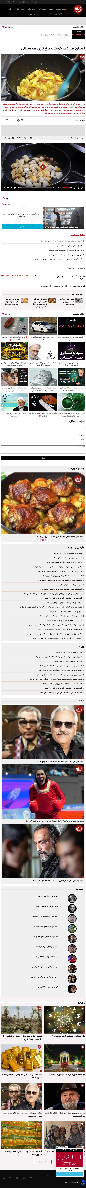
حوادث (13, 14)
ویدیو (44, 14)
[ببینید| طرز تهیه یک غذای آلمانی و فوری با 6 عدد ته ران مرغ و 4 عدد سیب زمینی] (52, 300)
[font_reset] (7, 121)
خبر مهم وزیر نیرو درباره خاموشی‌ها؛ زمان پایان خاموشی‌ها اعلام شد (60, 571)
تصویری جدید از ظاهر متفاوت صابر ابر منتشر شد (66, 611)
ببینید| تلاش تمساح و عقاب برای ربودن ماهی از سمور (67, 302)
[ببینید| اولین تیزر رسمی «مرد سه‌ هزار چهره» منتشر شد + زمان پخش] (43, 732)
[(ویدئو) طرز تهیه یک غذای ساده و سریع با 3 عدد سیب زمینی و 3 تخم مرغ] (24, 300)
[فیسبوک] (54, 277)
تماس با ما (27, 2)
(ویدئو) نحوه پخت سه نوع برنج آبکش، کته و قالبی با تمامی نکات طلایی (58, 259)
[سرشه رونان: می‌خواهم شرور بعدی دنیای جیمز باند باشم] (72, 968)
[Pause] (45, 227)
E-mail (82, 435)
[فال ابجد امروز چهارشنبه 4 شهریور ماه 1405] (64, 1019)
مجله (81, 701)
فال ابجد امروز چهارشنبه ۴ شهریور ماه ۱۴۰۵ (68, 652)
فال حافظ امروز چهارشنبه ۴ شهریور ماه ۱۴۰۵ (68, 661)
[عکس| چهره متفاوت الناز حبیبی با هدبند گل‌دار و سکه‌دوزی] (72, 918)
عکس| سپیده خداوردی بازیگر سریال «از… (45, 926)
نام (84, 427)
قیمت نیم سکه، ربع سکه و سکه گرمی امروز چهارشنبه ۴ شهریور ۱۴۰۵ (60, 580)
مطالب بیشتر (43, 1161)
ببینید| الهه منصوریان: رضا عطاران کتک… (45, 956)
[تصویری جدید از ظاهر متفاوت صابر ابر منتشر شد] (72, 908)
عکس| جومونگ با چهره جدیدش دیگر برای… (44, 977)
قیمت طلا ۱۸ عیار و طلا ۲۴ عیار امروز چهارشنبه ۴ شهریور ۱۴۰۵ (62, 576)
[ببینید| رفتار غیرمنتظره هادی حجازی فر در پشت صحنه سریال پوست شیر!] (43, 851)
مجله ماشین (23, 14)
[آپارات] (17, 1178)
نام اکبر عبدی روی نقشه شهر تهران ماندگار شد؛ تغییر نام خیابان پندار (60, 670)
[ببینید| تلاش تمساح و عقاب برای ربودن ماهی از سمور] (79, 300)
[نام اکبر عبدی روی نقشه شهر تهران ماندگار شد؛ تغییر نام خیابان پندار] (72, 988)
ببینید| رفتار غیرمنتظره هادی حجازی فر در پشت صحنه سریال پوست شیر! (58, 880)
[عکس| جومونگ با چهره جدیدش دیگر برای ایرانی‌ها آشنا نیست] (72, 978)
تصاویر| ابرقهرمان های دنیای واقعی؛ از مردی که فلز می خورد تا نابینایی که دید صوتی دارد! (53, 593)
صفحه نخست (61, 9)
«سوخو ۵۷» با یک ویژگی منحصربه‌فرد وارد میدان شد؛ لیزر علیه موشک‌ (59, 629)
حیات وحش (34, 14)
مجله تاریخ (42, 9)
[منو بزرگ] (5, 9)
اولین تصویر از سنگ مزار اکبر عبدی (71, 585)
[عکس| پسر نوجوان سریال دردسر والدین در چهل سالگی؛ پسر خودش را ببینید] (72, 948)
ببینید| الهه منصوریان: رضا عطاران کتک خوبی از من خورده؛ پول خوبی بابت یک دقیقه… (54, 821)
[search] (10, 9)
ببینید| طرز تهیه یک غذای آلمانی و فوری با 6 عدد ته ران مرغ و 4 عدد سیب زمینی (39, 303)
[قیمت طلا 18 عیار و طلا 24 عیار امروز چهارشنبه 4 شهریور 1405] (21, 1135)
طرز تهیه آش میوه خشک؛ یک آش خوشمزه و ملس (65, 255)
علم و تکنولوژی (60, 14)
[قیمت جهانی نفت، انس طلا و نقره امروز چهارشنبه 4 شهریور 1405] (21, 1058)
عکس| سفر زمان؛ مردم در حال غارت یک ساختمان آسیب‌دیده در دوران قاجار (57, 567)
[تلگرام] (62, 277)
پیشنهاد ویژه (77, 469)
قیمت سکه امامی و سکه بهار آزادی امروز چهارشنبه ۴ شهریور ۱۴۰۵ (61, 589)
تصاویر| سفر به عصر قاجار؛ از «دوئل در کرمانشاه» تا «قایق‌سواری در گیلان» (58, 657)
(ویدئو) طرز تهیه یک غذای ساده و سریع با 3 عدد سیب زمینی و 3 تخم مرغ (12, 303)
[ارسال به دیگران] (22, 121)
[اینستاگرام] (24, 1178)
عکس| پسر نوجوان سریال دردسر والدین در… (44, 946)
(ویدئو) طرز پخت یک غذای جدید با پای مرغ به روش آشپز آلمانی (61, 241)
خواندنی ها (77, 294)
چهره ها (80, 889)
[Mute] (48, 227)
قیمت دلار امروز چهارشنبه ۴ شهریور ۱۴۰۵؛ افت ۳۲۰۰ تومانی (63, 598)
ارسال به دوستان (59, 286)
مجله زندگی (20, 9)
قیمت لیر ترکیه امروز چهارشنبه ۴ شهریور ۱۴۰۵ (67, 553)
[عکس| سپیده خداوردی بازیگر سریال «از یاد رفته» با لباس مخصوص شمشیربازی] (72, 928)
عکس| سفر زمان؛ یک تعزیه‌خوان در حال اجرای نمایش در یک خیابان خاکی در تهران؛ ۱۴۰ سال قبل (50, 607)
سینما (51, 14)
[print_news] (18, 121)
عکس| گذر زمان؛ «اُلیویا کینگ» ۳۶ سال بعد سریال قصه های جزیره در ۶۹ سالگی (56, 634)
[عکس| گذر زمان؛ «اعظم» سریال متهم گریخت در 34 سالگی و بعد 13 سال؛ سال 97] (64, 1135)
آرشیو (21, 2)
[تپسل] (3, 204)
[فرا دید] (78, 9)
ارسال (43, 458)
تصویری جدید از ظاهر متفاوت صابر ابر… (45, 906)
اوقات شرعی (6, 2)
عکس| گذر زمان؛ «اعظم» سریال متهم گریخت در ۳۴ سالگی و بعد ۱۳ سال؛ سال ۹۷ (55, 679)
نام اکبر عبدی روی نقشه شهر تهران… (46, 987)
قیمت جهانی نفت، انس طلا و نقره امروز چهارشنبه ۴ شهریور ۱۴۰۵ (61, 616)
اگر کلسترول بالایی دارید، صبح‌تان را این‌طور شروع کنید (64, 602)
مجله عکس (31, 9)
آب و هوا (14, 2)
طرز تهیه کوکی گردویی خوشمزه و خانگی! (69, 245)
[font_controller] (11, 121)
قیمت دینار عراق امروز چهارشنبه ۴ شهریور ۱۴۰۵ (67, 558)
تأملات (50, 9)
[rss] (4, 1178)
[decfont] (3, 121)
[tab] (45, 540)
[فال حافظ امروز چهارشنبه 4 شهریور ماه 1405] (64, 1058)
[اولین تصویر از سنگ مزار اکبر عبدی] (72, 898)
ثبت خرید (22, 226)
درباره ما (34, 2)
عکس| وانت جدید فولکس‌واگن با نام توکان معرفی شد (64, 562)
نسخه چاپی (44, 286)
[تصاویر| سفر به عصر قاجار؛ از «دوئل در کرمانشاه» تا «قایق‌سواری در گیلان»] (21, 1019)
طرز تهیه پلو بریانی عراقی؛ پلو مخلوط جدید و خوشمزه (65, 250)
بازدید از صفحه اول (76, 286)
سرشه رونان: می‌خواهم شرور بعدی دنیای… (44, 967)
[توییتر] (58, 277)
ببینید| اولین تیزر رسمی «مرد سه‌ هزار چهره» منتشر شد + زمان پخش (59, 675)
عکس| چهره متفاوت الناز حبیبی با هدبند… (44, 916)
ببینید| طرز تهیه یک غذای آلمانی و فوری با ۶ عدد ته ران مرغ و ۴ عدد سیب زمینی (55, 625)
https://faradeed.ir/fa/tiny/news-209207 (15, 275)
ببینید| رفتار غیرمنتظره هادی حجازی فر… (45, 936)
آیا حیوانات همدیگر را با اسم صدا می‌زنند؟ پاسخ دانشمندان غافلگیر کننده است (57, 638)
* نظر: (83, 443)
